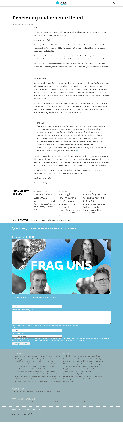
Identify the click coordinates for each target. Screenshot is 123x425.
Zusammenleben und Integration (50, 381)
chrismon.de (27, 401)
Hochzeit (37, 220)
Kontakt (26, 410)
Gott (91, 368)
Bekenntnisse (32, 356)
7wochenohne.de (79, 401)
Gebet (77, 361)
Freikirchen (44, 363)
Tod (86, 361)
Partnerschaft (83, 374)
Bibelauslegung (68, 381)
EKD (49, 358)
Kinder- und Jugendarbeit (32, 368)
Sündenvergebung (69, 366)
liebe (87, 368)
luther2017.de (16, 391)
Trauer (96, 379)
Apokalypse (84, 379)
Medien (43, 374)
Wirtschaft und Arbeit (31, 381)
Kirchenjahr (84, 366)
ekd (100, 379)
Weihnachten (75, 379)
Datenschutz (37, 410)
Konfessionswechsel (85, 363)
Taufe (33, 379)
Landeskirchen (20, 374)
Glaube (15, 24)
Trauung (44, 220)
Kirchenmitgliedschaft (70, 374)
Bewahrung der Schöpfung (51, 356)
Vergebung (74, 363)
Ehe (73, 361)
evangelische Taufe (95, 366)
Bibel (32, 358)
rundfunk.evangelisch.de (51, 401)
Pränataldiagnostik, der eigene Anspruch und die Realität (94, 197)
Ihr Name (15, 328)
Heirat (58, 220)
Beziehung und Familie (22, 358)
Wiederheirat (65, 220)
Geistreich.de (50, 391)
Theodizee (66, 371)
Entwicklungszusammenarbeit (25, 361)
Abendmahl (80, 356)
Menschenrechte (52, 374)
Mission (17, 376)
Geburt (51, 363)
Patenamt (81, 358)
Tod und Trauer (40, 379)
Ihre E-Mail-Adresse (18, 333)
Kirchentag (28, 371)
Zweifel (82, 361)
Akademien (37, 391)
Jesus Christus (75, 371)
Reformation (55, 376)
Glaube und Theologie (47, 366)
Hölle (95, 376)
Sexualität (92, 361)
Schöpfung (66, 368)
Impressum (16, 410)
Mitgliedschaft (25, 376)
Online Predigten (27, 391)
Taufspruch (97, 368)
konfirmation (67, 358)
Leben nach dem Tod (78, 368)
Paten (91, 379)
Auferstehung (100, 361)
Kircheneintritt (95, 358)
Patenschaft (67, 361)
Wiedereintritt (93, 374)
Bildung (37, 358)
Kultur (58, 371)
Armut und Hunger (21, 356)
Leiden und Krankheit (32, 374)
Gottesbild (84, 371)
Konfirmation (37, 371)
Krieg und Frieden (49, 371)
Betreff (14, 304)
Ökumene (66, 363)
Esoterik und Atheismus (44, 361)
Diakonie (44, 358)
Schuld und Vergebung (22, 379)
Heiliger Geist (88, 376)
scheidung (51, 220)
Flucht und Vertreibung (32, 363)
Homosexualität (68, 376)
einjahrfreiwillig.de (67, 401)
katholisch (66, 379)
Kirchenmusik (19, 371)
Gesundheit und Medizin (31, 366)
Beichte (90, 371)
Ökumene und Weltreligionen (41, 376)
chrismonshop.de (37, 401)
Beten (40, 356)
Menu (8, 3)
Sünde (75, 358)
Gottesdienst (19, 368)
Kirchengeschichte (48, 368)
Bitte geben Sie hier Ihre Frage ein (22, 309)
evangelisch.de (17, 401)
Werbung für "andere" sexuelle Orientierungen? (67, 197)
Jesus (78, 366)
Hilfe (108, 298)
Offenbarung (79, 376)
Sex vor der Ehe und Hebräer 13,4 (44, 196)
